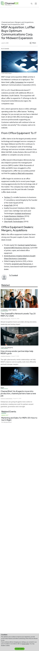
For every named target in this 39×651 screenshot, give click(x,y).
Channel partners (7, 22)
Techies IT (8, 197)
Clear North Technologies (13, 222)
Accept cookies (19, 648)
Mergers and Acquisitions (24, 22)
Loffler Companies (17, 82)
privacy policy (25, 643)
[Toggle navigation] (36, 3)
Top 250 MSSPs (7, 348)
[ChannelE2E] (9, 3)
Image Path (8, 205)
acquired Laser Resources (21, 264)
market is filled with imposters (21, 173)
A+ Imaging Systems (12, 219)
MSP (22, 24)
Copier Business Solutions (14, 216)
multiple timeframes (22, 213)
